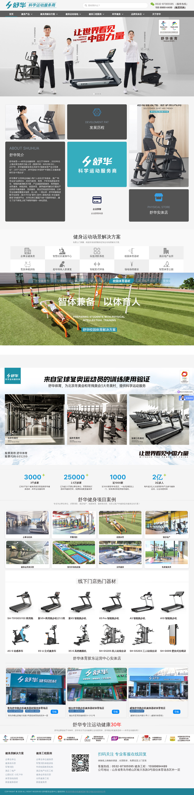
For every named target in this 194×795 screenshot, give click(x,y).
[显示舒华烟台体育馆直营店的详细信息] (97, 685)
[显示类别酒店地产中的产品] (166, 522)
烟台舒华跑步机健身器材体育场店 (86, 708)
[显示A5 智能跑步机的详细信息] (142, 602)
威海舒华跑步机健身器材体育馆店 (147, 708)
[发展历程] (97, 121)
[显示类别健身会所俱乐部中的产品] (27, 552)
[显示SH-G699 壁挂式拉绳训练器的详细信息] (173, 635)
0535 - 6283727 (76, 711)
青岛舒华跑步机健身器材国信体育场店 (27, 708)
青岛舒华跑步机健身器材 (75, 792)
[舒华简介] (35, 181)
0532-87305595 (15, 711)
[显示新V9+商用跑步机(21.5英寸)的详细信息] (51, 602)
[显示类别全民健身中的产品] (120, 552)
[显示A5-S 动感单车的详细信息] (20, 635)
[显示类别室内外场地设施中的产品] (74, 552)
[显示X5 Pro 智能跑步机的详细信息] (112, 602)
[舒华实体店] (159, 205)
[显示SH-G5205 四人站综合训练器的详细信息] (112, 635)
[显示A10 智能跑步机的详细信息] (173, 602)
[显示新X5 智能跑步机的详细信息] (81, 602)
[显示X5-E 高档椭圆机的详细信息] (81, 635)
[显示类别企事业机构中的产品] (27, 522)
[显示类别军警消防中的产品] (74, 522)
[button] (93, 93)
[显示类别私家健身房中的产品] (166, 552)
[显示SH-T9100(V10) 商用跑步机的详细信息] (20, 602)
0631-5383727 (136, 711)
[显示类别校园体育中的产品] (120, 522)
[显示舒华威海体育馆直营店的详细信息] (158, 685)
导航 (54, 711)
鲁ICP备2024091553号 (95, 792)
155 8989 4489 (32, 711)
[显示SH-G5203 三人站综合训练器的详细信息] (142, 635)
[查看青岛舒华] (36, 685)
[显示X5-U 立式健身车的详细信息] (51, 635)
